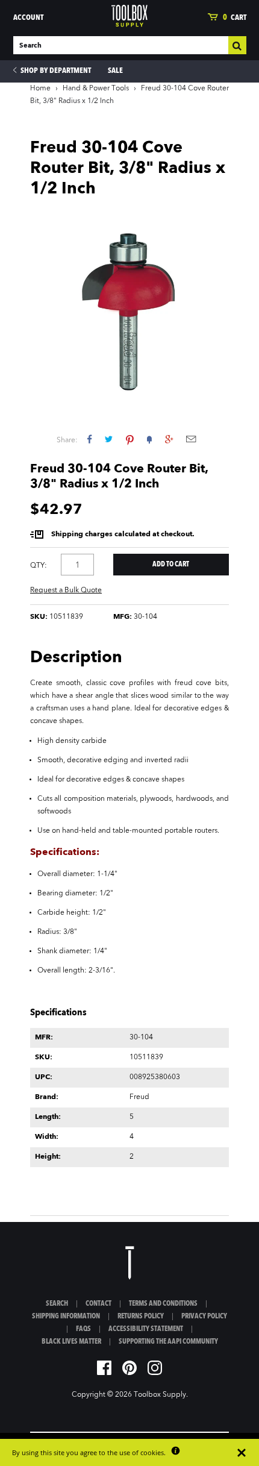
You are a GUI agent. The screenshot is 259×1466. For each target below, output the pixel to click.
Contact (98, 1304)
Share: (67, 440)
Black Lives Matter (71, 1341)
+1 (169, 439)
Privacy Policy (204, 1316)
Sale (115, 71)
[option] (129, 307)
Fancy (149, 439)
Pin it (130, 439)
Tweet (109, 439)
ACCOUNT (28, 18)
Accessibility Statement (145, 1329)
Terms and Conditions (163, 1304)
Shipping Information (66, 1316)
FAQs (83, 1329)
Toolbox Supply (160, 1395)
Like (89, 439)
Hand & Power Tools (96, 88)
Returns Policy (140, 1316)
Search (57, 1304)
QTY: (38, 565)
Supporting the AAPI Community (168, 1341)
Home (40, 88)
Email (191, 439)
